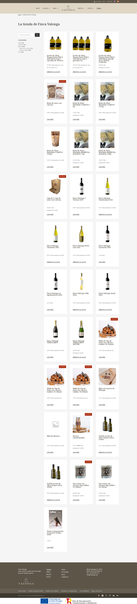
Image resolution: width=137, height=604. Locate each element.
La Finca (45, 9)
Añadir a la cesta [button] (53, 72)
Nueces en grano (24, 50)
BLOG (63, 574)
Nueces (80, 9)
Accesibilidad (84, 591)
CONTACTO (64, 577)
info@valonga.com (92, 574)
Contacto (109, 2)
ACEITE (48, 577)
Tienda (99, 9)
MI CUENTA (64, 572)
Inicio (38, 9)
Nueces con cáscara (25, 48)
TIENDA (48, 569)
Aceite (90, 9)
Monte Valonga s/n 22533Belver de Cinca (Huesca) (94, 570)
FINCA (63, 569)
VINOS (48, 572)
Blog (104, 2)
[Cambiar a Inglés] (114, 2)
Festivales (21, 44)
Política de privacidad (35, 591)
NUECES (48, 574)
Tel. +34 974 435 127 (93, 573)
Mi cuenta (98, 2)
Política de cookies (52, 591)
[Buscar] (37, 35)
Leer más (50, 119)
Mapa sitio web (96, 591)
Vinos (55, 9)
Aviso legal (22, 591)
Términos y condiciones (69, 591)
